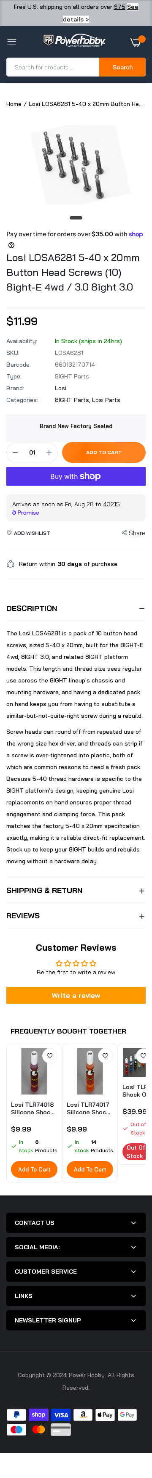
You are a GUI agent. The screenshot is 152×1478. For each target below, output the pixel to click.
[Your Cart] (138, 42)
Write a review (76, 995)
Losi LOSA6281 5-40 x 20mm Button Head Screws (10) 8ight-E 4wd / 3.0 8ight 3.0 (73, 272)
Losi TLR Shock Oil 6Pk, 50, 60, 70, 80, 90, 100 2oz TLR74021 (136, 1090)
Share (137, 533)
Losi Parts (106, 400)
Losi (60, 388)
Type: (14, 376)
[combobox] (53, 67)
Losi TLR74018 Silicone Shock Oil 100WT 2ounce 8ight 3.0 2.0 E (32, 1108)
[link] (49, 1055)
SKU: (12, 353)
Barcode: (18, 364)
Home (14, 104)
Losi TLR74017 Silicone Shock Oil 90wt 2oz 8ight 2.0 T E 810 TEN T (88, 1108)
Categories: (22, 400)
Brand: (15, 388)
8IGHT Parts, (73, 400)
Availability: (21, 341)
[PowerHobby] (74, 42)
